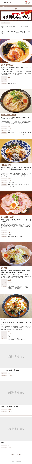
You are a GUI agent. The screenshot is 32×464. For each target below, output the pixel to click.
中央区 (9, 126)
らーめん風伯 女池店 (8, 114)
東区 (9, 77)
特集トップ (4, 6)
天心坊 (3, 319)
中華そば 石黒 (6, 165)
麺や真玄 (4, 268)
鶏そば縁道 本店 (7, 217)
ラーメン (10, 79)
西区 (9, 332)
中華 (13, 79)
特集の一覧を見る (16, 455)
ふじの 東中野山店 (7, 65)
